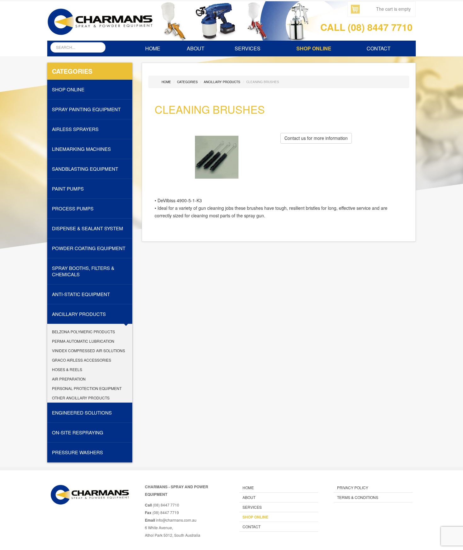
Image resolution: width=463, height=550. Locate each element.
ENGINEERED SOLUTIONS (82, 413)
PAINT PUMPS (68, 189)
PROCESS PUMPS (73, 208)
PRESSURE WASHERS (77, 452)
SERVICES (247, 48)
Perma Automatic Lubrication (83, 341)
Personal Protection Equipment (87, 388)
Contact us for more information (316, 138)
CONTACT (379, 48)
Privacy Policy (352, 487)
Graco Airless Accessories (81, 360)
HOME (152, 48)
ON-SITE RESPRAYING (77, 432)
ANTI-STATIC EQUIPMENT (81, 294)
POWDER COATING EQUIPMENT (88, 248)
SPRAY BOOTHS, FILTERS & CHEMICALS (83, 271)
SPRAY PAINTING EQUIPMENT (86, 109)
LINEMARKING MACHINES (81, 149)
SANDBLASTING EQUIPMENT (85, 169)
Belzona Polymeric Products (83, 331)
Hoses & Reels (67, 369)
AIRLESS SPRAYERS (75, 129)
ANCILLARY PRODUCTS (79, 314)
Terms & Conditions (357, 497)
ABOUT (195, 48)
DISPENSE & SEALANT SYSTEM (87, 228)
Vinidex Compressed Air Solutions (88, 350)
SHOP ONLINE (313, 48)
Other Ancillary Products (81, 397)
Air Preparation (69, 378)
